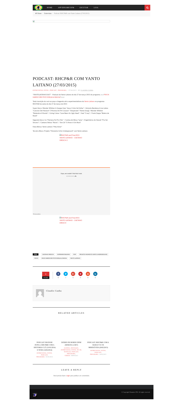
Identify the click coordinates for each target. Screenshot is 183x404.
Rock (36, 258)
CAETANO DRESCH (48, 254)
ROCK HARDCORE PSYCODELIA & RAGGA (54, 258)
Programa (62, 90)
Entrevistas (38, 90)
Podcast (53, 90)
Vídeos (67, 355)
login (68, 376)
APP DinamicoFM (66, 7)
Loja (96, 7)
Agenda (67, 348)
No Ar (79, 350)
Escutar (84, 7)
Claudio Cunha (87, 90)
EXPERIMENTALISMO (63, 254)
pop (74, 254)
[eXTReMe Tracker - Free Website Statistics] (35, 395)
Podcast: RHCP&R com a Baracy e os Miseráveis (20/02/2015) (98, 344)
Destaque (74, 348)
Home (49, 7)
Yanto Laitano (89, 101)
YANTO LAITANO (75, 258)
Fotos (46, 90)
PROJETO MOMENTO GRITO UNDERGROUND (93, 254)
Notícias (67, 352)
